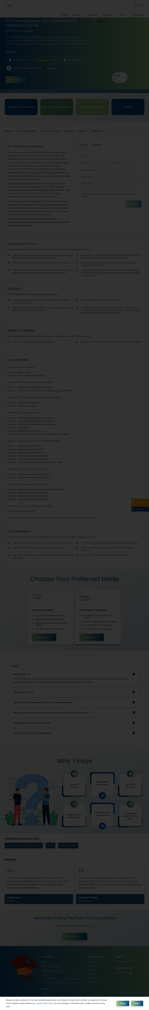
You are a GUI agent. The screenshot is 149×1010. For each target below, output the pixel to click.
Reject (137, 1003)
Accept (123, 1003)
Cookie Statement (44, 1003)
